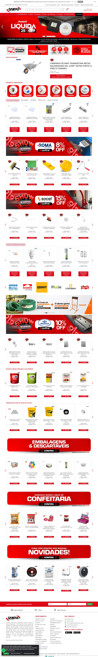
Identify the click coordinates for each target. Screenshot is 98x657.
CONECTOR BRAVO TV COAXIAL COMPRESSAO (49, 118)
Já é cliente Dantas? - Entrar (53, 4)
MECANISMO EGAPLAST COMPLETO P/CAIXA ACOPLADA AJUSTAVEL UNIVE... (66, 581)
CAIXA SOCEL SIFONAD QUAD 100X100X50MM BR (66, 228)
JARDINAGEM (53, 626)
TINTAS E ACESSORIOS (55, 641)
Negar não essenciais (15, 653)
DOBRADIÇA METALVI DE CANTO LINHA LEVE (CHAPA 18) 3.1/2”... (83, 353)
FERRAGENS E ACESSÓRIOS (41, 647)
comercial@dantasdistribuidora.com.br (75, 623)
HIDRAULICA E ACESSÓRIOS (56, 621)
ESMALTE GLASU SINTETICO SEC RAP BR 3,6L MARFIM (66, 386)
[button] (47, 36)
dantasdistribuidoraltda (71, 626)
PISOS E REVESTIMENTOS (55, 632)
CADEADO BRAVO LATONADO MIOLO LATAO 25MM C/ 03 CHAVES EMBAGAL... (14, 118)
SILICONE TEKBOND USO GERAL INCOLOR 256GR (31, 262)
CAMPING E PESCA (39, 628)
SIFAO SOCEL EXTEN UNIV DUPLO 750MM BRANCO (14, 228)
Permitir (80, 1)
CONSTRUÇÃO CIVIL (39, 630)
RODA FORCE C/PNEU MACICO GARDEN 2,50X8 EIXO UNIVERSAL (83, 581)
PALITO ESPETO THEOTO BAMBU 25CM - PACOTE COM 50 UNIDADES (66, 474)
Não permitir (74, 1)
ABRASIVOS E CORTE (40, 619)
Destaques (33, 100)
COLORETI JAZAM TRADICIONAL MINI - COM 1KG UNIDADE (14, 527)
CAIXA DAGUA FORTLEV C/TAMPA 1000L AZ (66, 262)
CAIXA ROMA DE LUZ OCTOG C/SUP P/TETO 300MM (49, 174)
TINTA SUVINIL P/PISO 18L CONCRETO (49, 386)
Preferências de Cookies (29, 653)
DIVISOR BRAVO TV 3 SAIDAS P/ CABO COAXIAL (66, 118)
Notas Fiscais (61, 610)
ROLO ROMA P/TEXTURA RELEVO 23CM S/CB (31, 174)
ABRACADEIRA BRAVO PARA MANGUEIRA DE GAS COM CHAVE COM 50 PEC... (83, 118)
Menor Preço (41, 100)
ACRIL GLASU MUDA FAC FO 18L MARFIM (83, 386)
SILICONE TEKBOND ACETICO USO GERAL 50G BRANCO (14, 580)
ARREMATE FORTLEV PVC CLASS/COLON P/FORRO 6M (83, 420)
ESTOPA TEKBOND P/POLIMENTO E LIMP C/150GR (49, 581)
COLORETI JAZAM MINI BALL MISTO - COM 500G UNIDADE (31, 527)
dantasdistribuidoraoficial (72, 625)
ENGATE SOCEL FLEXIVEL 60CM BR (31, 228)
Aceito (6, 653)
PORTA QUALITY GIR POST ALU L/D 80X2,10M (49, 262)
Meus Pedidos (18, 610)
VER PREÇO (15, 184)
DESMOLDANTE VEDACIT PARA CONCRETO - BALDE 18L (49, 421)
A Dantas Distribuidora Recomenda (16, 244)
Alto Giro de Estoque (53, 100)
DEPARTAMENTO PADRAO (41, 639)
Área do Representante (87, 4)
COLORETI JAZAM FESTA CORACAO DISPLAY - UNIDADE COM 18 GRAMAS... (49, 527)
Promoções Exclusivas (12, 100)
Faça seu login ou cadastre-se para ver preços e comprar (61, 76)
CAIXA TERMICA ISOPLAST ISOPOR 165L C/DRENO (15, 473)
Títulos (39, 610)
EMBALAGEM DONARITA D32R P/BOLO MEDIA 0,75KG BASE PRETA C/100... (49, 474)
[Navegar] (2, 26)
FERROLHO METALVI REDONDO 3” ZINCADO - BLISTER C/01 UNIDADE (32, 353)
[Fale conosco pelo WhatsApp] (3, 650)
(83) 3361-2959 (88, 10)
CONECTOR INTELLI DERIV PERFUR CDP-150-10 (83, 262)
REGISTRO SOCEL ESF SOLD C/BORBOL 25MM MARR (49, 228)
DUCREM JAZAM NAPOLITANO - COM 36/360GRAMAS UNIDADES (83, 527)
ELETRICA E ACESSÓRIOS (41, 641)
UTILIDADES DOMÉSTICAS (56, 643)
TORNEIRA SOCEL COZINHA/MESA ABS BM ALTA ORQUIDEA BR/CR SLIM (83, 228)
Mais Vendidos (24, 100)
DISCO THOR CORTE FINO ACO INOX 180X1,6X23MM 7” (32, 580)
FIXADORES (52, 619)
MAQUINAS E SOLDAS (55, 628)
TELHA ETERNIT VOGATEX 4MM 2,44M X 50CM (14, 420)
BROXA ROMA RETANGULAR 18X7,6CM (14, 174)
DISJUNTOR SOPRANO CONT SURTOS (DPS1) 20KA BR (14, 262)
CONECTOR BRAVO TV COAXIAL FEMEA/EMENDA (32, 118)
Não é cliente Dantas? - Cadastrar (71, 4)
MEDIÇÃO (52, 630)
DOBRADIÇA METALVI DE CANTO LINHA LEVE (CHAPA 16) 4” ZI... (66, 353)
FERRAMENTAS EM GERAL (41, 648)
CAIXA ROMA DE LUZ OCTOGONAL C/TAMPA (66, 174)
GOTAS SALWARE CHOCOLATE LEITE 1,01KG (66, 527)
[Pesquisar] (62, 9)
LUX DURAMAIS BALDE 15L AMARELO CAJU (15, 386)
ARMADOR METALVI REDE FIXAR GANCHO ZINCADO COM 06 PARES (14, 353)
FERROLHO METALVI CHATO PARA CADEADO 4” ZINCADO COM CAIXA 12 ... (49, 353)
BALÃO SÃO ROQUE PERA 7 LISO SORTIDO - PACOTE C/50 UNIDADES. (32, 474)
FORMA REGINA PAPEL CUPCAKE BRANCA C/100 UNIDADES (83, 474)
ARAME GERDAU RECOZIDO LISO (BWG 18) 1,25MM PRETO (66, 421)
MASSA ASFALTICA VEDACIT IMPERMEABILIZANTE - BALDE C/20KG (31, 421)
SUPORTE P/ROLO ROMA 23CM (83, 174)
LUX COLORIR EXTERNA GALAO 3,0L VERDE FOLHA (32, 386)
